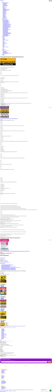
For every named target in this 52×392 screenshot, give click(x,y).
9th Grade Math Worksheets (6, 27)
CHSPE (3, 39)
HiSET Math (2, 332)
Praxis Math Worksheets (5, 30)
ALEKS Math (2, 329)
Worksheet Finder (3, 370)
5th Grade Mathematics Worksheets (7, 25)
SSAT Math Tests (5, 16)
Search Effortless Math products (3, 327)
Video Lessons (3, 383)
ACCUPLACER (4, 49)
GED (3, 40)
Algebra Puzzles (4, 51)
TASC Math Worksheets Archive (6, 35)
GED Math (2, 375)
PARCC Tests (4, 12)
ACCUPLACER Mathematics (6, 2)
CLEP (3, 6)
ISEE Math (2, 378)
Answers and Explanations (4, 255)
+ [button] (1, 36)
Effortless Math (2, 0)
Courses (2, 36)
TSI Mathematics (5, 18)
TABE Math (2, 337)
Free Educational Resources (4, 369)
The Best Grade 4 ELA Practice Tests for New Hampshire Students (8, 269)
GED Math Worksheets (5, 23)
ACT (3, 48)
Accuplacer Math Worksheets (6, 20)
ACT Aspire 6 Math (2, 262)
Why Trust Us (2, 386)
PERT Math (2, 335)
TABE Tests (4, 17)
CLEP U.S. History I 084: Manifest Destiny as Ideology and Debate (8, 266)
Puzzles (2, 50)
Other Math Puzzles (5, 53)
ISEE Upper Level (5, 42)
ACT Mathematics (5, 3)
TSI (3, 47)
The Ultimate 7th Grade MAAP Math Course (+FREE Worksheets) (8, 268)
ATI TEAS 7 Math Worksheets (6, 22)
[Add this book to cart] (50, 107)
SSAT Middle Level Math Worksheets (7, 32)
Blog (3, 55)
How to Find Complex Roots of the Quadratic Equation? (7, 264)
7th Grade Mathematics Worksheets (7, 26)
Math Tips (3, 54)
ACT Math (2, 377)
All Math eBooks (3, 380)
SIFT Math (4, 15)
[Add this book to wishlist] (49, 107)
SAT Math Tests (4, 14)
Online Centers (3, 371)
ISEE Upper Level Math (3, 333)
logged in (4, 274)
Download (1, 252)
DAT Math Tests (4, 7)
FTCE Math (4, 8)
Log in (1, 342)
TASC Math (2, 338)
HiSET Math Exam (5, 10)
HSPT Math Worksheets (5, 28)
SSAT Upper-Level (5, 43)
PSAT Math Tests (5, 13)
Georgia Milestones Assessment (6, 9)
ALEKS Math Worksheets (5, 21)
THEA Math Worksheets (5, 34)
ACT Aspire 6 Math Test (7, 262)
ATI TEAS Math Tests (5, 5)
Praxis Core (4, 44)
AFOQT (4, 37)
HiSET (3, 41)
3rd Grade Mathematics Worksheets (7, 24)
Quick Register (1, 346)
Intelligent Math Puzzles (5, 52)
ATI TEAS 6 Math (3, 330)
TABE (3, 46)
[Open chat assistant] (50, 390)
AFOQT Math (2, 328)
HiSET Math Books (3, 381)
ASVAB (3, 38)
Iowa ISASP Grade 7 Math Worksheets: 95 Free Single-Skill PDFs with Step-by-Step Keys (11, 267)
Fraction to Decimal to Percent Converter (5, 265)
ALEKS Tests (4, 4)
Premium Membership (3, 382)
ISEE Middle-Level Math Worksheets (7, 29)
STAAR (3, 45)
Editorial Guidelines (3, 388)
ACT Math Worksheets (5, 19)
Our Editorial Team (3, 387)
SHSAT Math (2, 334)
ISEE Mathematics (5, 11)
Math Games (2, 372)
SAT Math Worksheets (5, 31)
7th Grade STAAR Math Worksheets (7, 33)
